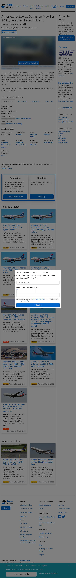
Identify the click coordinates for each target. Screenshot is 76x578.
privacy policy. (25, 301)
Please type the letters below (27, 287)
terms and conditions (39, 299)
